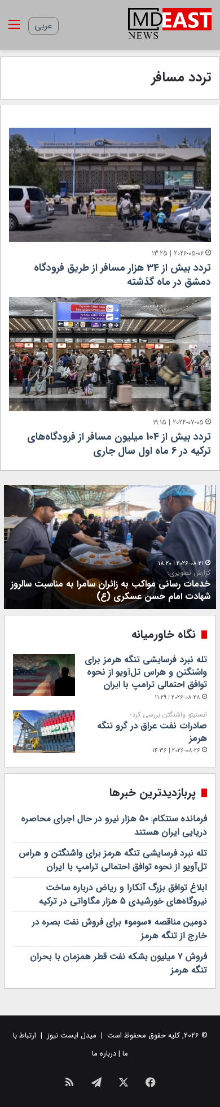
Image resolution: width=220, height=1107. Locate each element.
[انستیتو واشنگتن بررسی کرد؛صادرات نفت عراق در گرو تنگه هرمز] (44, 731)
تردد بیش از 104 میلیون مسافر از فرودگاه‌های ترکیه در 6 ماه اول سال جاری (119, 444)
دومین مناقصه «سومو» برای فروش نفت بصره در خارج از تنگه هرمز (119, 929)
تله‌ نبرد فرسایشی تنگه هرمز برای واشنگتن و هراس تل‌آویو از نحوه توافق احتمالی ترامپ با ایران (146, 672)
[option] (110, 547)
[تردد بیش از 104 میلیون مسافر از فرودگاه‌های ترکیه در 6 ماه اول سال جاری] (110, 354)
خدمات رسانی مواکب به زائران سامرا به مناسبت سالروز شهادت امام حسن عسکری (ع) (110, 586)
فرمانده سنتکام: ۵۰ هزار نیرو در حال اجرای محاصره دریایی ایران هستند (114, 825)
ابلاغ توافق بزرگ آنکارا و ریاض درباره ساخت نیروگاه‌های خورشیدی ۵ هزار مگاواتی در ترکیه (123, 894)
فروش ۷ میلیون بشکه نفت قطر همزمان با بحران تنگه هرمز (118, 963)
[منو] (14, 29)
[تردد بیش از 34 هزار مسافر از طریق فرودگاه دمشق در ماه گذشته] (110, 185)
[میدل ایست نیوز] (170, 25)
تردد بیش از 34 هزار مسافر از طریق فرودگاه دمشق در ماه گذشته (122, 275)
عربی (43, 26)
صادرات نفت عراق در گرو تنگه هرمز (152, 727)
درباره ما (104, 1054)
